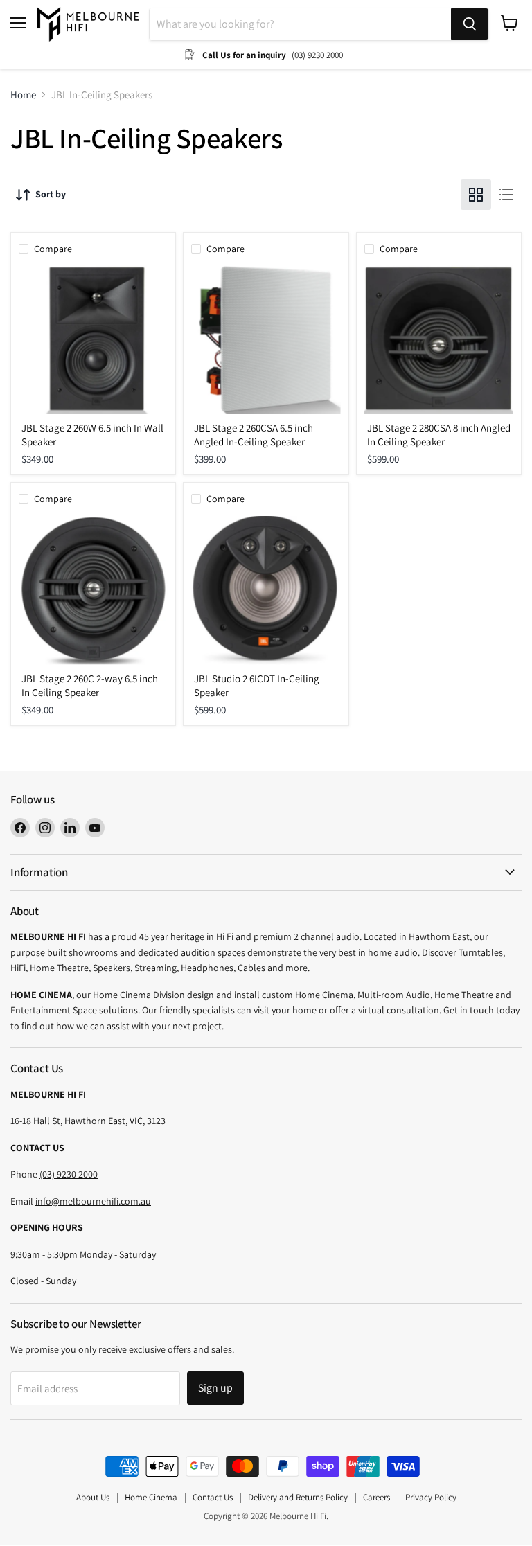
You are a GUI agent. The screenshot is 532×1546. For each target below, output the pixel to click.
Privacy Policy (430, 1497)
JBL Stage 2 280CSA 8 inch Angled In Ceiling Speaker (439, 434)
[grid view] (476, 194)
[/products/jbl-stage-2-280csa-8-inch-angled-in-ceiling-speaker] (438, 339)
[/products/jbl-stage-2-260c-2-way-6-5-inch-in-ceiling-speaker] (93, 590)
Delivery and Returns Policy (298, 1497)
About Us (92, 1497)
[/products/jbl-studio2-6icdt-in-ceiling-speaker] (265, 590)
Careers (376, 1497)
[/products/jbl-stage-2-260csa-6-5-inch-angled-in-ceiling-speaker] (265, 339)
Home (23, 94)
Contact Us (213, 1497)
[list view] (506, 194)
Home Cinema (151, 1497)
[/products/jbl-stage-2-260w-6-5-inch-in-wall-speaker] (93, 339)
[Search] (469, 24)
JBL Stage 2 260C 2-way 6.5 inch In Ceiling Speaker (89, 685)
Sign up (215, 1387)
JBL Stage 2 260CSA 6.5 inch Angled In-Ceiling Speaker (253, 434)
